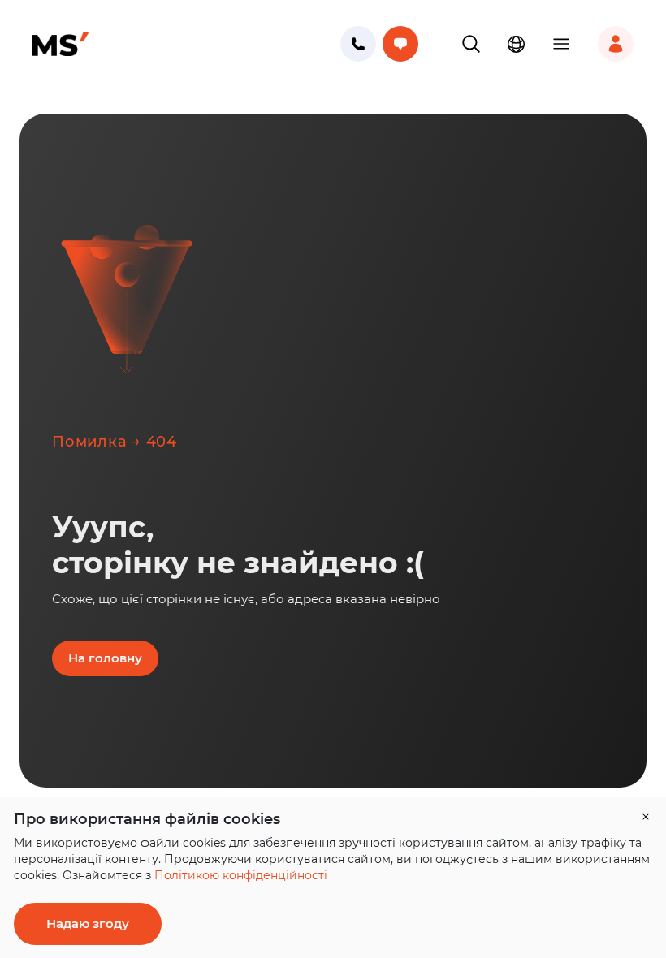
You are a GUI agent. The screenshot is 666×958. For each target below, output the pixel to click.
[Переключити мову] (516, 44)
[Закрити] (645, 816)
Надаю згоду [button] (87, 923)
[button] (471, 43)
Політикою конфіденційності (240, 875)
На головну (105, 658)
